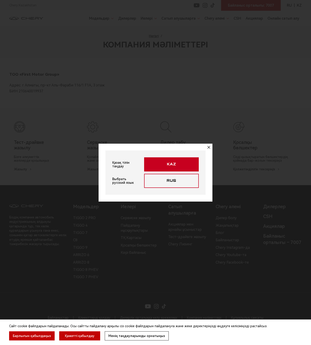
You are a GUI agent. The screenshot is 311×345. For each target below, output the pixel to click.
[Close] (208, 147)
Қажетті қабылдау (79, 336)
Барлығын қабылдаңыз (32, 336)
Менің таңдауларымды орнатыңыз (136, 336)
